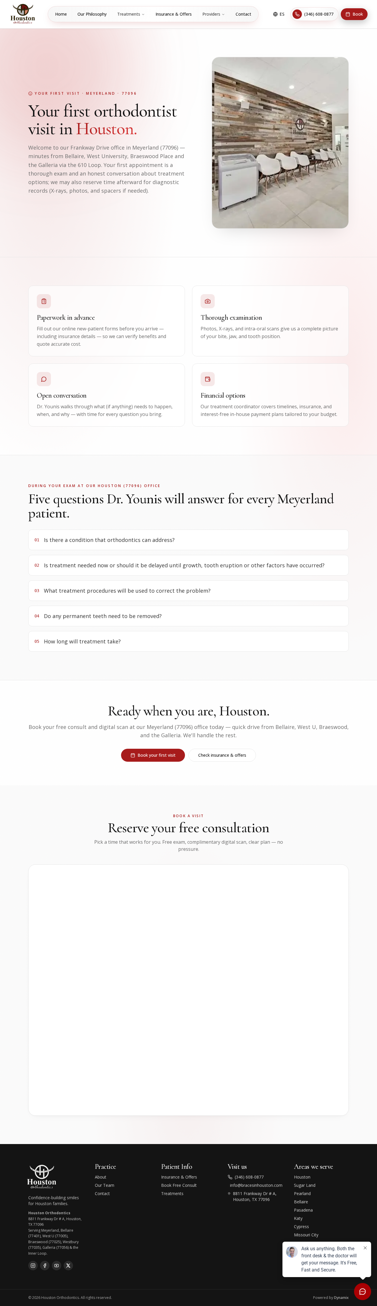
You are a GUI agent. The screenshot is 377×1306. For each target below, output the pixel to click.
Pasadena (303, 1210)
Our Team (104, 1185)
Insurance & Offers (174, 14)
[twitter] (68, 1265)
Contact (243, 14)
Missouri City (306, 1235)
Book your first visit (157, 755)
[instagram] (33, 1265)
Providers (211, 14)
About (100, 1177)
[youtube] (56, 1265)
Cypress (301, 1226)
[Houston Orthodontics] (23, 14)
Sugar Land (304, 1185)
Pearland (302, 1193)
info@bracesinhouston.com (256, 1185)
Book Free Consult (179, 1185)
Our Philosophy (92, 14)
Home (61, 14)
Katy (298, 1218)
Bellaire (301, 1202)
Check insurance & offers (222, 755)
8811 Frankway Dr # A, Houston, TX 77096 (255, 1196)
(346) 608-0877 (318, 14)
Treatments (128, 14)
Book (358, 14)
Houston (302, 1177)
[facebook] (44, 1265)
